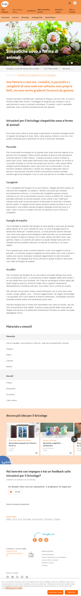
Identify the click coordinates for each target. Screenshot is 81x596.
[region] (40, 587)
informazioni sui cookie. (14, 588)
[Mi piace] (36, 453)
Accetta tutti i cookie (55, 592)
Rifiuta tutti (71, 592)
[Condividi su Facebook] (35, 540)
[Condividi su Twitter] (40, 540)
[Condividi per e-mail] (46, 540)
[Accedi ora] (75, 3)
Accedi (17, 492)
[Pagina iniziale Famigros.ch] (5, 4)
